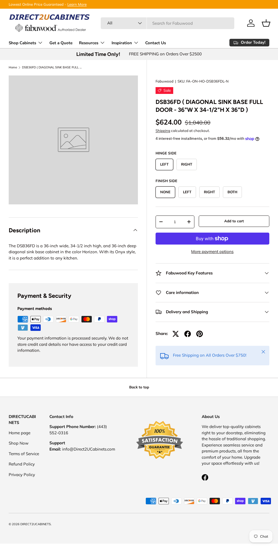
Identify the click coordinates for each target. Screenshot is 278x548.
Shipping (163, 130)
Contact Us (155, 43)
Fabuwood (164, 81)
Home (13, 67)
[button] (266, 23)
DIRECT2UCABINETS (35, 524)
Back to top (139, 387)
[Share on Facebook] (188, 334)
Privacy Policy (22, 474)
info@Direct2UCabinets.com (88, 449)
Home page (19, 432)
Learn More (77, 4)
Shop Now (19, 443)
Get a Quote (60, 43)
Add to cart (234, 221)
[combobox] (167, 23)
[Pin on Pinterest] (200, 334)
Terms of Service (24, 453)
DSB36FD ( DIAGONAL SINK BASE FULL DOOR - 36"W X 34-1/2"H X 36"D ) (52, 67)
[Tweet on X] (176, 334)
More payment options (212, 251)
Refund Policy (22, 464)
